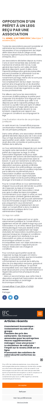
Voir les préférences (22, 398)
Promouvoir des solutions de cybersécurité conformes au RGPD (19, 355)
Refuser (22, 392)
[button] (41, 360)
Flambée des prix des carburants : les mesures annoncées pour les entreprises (21, 336)
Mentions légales (22, 402)
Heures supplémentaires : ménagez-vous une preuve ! (19, 341)
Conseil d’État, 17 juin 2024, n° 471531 (17, 286)
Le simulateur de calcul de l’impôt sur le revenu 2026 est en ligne (21, 348)
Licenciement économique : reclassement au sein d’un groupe (19, 328)
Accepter (22, 385)
